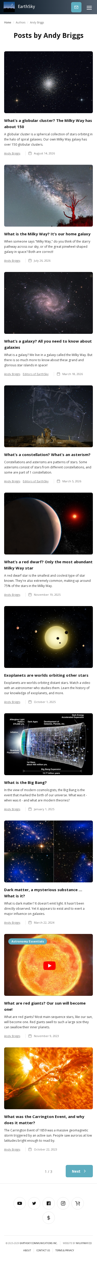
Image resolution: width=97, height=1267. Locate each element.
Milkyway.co (84, 1243)
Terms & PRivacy (64, 1250)
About (27, 1250)
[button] (89, 7)
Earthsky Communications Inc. (38, 1243)
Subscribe (76, 7)
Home (7, 22)
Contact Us (43, 1250)
